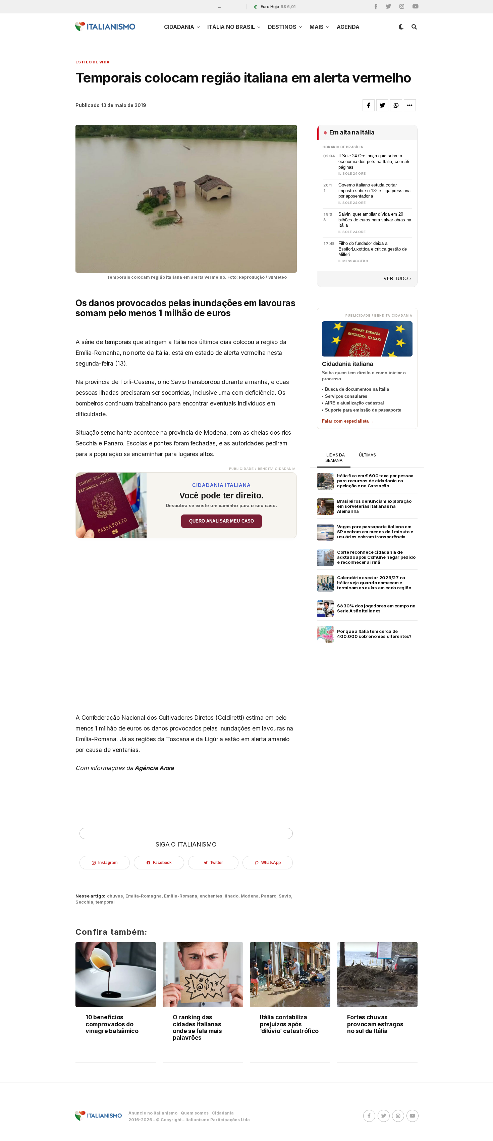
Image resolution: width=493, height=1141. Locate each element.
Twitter (216, 862)
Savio (285, 896)
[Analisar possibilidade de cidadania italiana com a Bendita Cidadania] (111, 505)
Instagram (107, 862)
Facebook (162, 862)
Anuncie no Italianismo (152, 1113)
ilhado (231, 896)
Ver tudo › (397, 278)
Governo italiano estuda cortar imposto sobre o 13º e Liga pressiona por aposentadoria (374, 190)
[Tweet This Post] (382, 105)
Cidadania (179, 26)
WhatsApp (271, 862)
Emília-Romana (180, 896)
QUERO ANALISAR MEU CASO (221, 521)
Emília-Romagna (143, 896)
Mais (317, 26)
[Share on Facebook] (369, 105)
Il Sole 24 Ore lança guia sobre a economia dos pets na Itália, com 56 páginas (373, 161)
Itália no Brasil (231, 26)
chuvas (115, 896)
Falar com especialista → (348, 421)
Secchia (84, 902)
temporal (105, 902)
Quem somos (195, 1113)
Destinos (282, 26)
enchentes (211, 896)
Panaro (268, 896)
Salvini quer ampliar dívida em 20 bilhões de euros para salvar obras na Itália (374, 220)
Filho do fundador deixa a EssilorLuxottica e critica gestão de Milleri (372, 249)
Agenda (348, 26)
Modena (250, 896)
